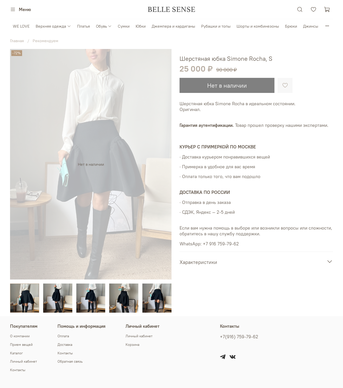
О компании (20, 336)
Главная (17, 40)
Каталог (16, 353)
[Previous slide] (18, 164)
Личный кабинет (23, 361)
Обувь (101, 26)
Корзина (132, 344)
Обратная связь (70, 361)
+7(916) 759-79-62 (239, 337)
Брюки (291, 26)
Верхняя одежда (51, 26)
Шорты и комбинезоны (258, 26)
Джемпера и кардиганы (173, 26)
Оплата (63, 336)
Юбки (141, 26)
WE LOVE (21, 26)
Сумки (124, 26)
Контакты (17, 370)
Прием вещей (21, 344)
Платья (83, 26)
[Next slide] (163, 164)
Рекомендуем (45, 40)
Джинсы (310, 26)
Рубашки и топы (216, 26)
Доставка (65, 344)
